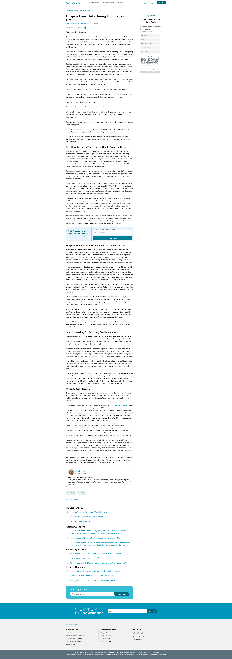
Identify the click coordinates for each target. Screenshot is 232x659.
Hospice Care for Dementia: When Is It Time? (89, 512)
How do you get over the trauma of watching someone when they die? (99, 553)
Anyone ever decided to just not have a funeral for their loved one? (98, 563)
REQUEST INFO (150, 72)
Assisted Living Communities (74, 638)
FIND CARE (112, 238)
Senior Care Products (107, 641)
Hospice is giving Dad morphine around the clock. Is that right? (96, 571)
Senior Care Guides (106, 636)
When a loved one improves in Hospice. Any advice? (92, 576)
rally (87, 312)
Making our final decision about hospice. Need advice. (92, 580)
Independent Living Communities (75, 636)
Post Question (121, 594)
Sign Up (152, 611)
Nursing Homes (70, 644)
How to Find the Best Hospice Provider (86, 516)
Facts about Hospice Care (81, 521)
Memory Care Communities (73, 641)
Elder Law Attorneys (106, 638)
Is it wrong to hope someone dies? (84, 558)
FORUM (122, 3)
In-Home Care (146, 29)
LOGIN (161, 3)
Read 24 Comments (73, 499)
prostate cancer (121, 405)
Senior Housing (147, 32)
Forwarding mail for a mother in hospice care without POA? (95, 538)
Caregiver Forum (105, 633)
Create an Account (138, 637)
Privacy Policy (147, 68)
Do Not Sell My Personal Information (134, 656)
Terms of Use (112, 656)
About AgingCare (138, 640)
